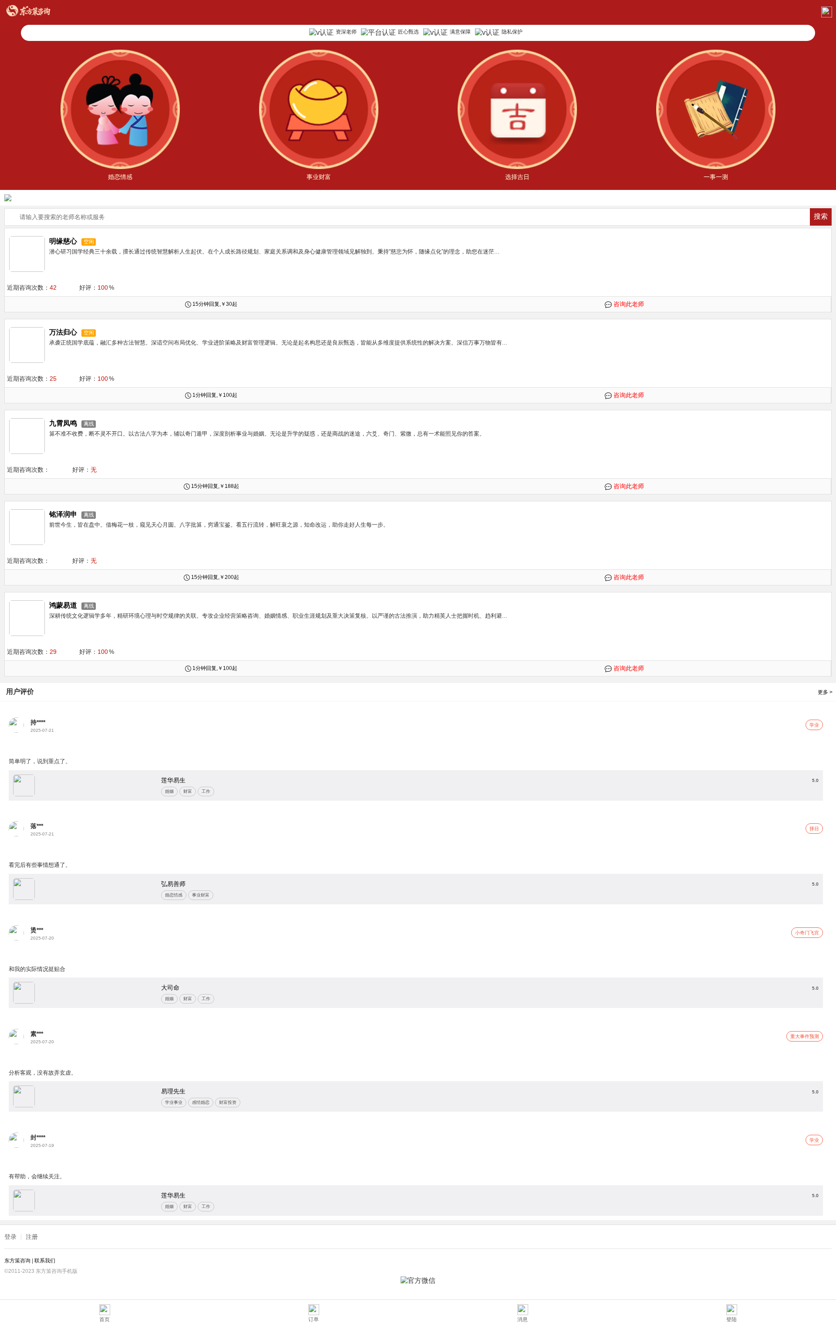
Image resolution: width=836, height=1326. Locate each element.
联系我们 (44, 1261)
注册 (32, 1236)
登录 (10, 1236)
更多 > (825, 692)
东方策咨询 (18, 1261)
